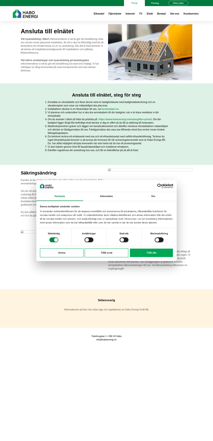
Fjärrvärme (115, 13)
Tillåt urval (106, 253)
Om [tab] (153, 196)
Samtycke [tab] (59, 196)
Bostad (161, 13)
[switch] (89, 239)
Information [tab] (106, 196)
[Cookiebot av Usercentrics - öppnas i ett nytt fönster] (159, 186)
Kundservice (191, 13)
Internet (130, 13)
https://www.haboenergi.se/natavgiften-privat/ (125, 119)
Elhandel (99, 13)
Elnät (150, 13)
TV (140, 13)
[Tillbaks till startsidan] (25, 13)
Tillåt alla (151, 253)
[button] (197, 3)
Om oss (174, 13)
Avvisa (61, 253)
